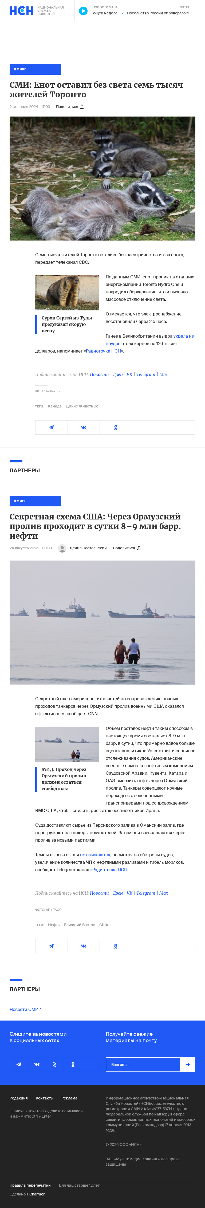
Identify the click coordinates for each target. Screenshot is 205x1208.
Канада (55, 406)
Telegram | (147, 374)
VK (129, 374)
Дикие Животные (82, 406)
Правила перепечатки (30, 1185)
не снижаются (95, 855)
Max (163, 374)
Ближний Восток (79, 924)
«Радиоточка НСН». (110, 870)
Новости (99, 374)
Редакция (19, 1098)
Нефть (54, 924)
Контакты (44, 1098)
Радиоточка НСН (103, 351)
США (103, 924)
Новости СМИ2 (25, 1009)
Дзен (118, 374)
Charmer (37, 1194)
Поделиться (67, 106)
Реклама (69, 1098)
